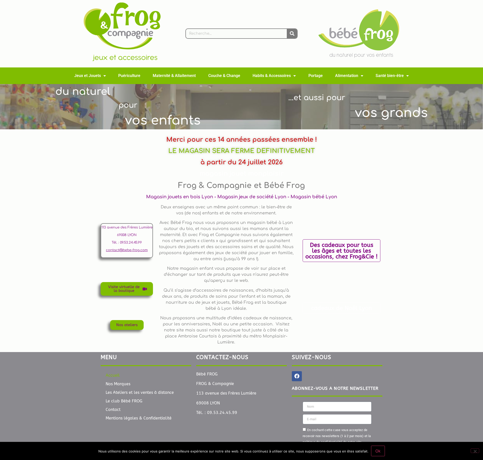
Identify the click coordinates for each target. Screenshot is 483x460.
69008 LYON (127, 235)
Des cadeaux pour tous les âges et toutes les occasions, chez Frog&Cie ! (341, 251)
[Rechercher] (292, 33)
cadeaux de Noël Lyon (341, 308)
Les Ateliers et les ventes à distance (140, 392)
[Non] (475, 450)
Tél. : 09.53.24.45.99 (127, 242)
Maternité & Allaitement (174, 75)
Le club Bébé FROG (124, 401)
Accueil (113, 375)
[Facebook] (297, 376)
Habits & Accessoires (272, 75)
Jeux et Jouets (87, 75)
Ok (378, 450)
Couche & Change (224, 75)
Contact (113, 409)
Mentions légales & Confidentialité (139, 418)
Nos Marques (118, 383)
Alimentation (346, 75)
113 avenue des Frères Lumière (126, 227)
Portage (315, 75)
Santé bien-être (390, 75)
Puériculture (129, 75)
